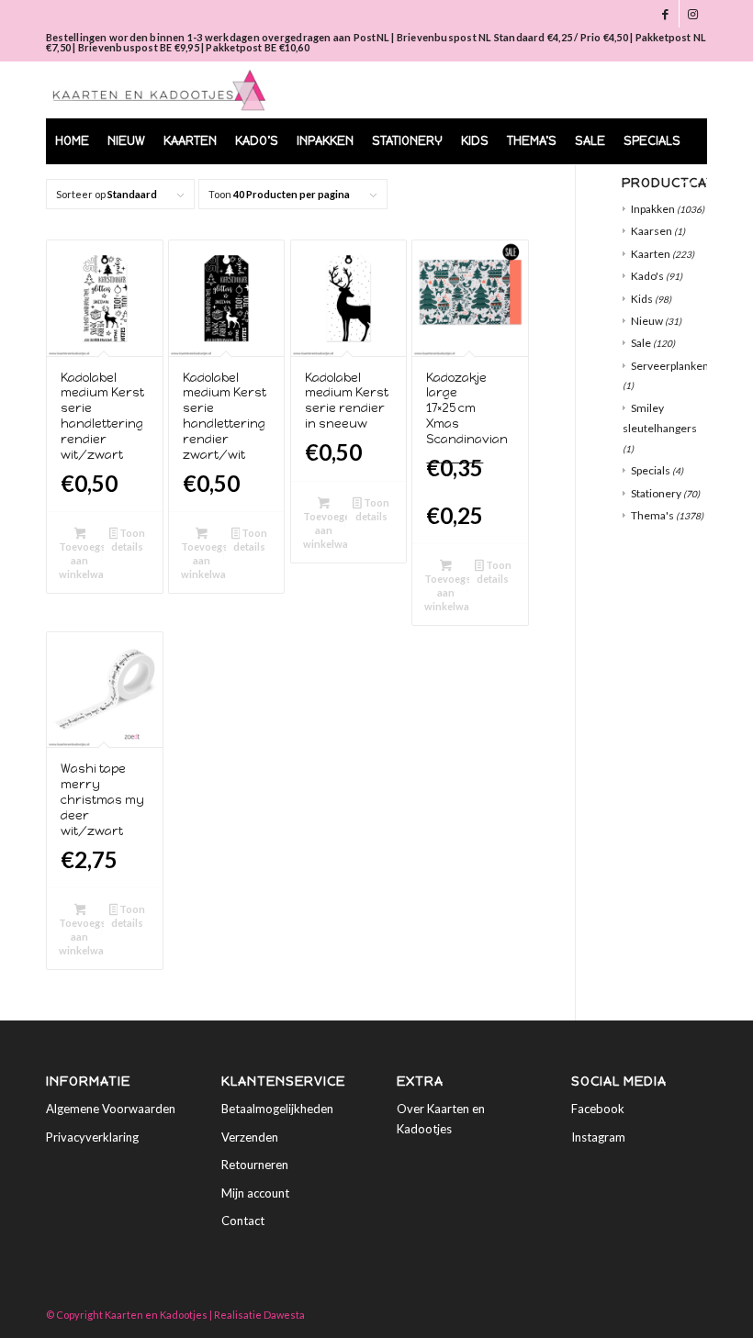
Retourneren (254, 1164)
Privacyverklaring (92, 1137)
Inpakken (653, 209)
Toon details (128, 539)
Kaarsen (651, 231)
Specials (650, 470)
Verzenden (249, 1137)
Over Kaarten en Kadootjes (441, 1118)
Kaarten (650, 254)
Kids (642, 299)
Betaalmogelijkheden (277, 1108)
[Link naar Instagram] (693, 14)
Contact (242, 1220)
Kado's (647, 276)
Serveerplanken (670, 366)
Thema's (652, 515)
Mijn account (255, 1193)
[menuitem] (72, 141)
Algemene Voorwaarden (110, 1108)
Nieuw (647, 321)
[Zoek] (682, 187)
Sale (641, 343)
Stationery (656, 493)
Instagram (598, 1137)
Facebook (597, 1108)
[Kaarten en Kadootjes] (159, 89)
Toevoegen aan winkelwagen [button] (81, 560)
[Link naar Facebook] (665, 14)
